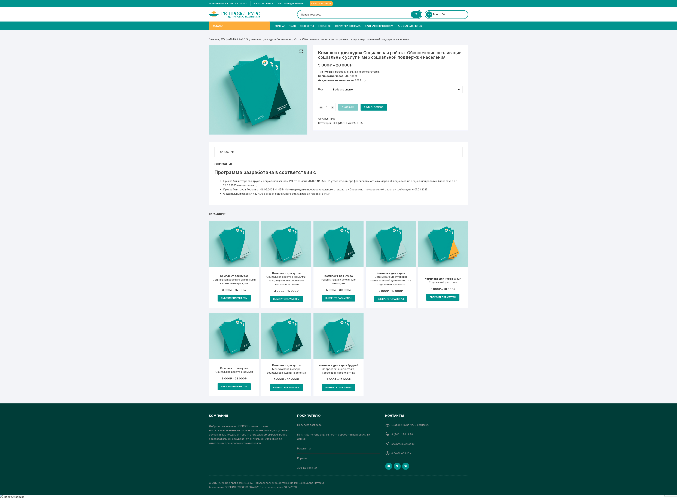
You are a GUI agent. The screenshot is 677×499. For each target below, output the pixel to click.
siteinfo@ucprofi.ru (292, 3)
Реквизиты (307, 26)
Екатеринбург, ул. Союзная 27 (230, 3)
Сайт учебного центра (379, 26)
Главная (280, 26)
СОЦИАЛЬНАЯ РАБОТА (235, 39)
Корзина (302, 458)
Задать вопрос (373, 107)
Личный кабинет (307, 468)
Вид (320, 89)
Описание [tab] (227, 152)
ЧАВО (292, 26)
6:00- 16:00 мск (264, 3)
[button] (301, 51)
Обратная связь (321, 3)
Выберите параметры (234, 298)
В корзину (348, 107)
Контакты (324, 26)
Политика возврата (348, 26)
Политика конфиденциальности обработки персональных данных (333, 436)
